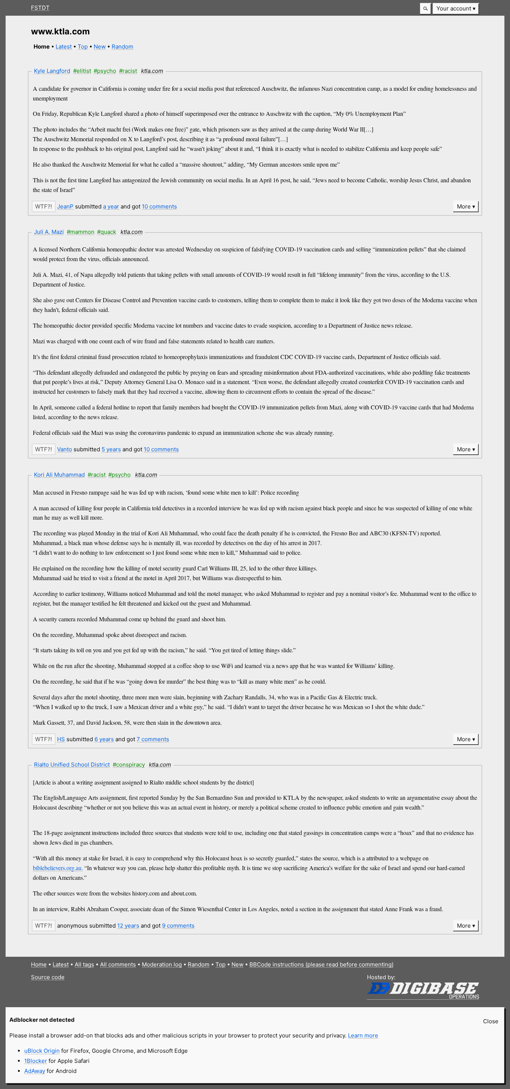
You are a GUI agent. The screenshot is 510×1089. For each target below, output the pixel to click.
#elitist (82, 70)
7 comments (153, 739)
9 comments (178, 925)
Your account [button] (453, 8)
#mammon (80, 231)
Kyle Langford (52, 70)
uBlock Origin (42, 1050)
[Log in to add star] (44, 206)
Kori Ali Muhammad (59, 474)
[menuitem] (456, 9)
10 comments (159, 206)
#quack (106, 231)
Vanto (64, 449)
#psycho (105, 70)
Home (39, 964)
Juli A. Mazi (49, 231)
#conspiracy (129, 764)
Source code (48, 977)
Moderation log (162, 964)
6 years (104, 739)
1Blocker (35, 1060)
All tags (84, 964)
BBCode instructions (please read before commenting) (321, 964)
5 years (111, 449)
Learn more (363, 1035)
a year (111, 206)
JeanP (65, 206)
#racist (128, 70)
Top (83, 46)
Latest (64, 46)
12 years (128, 925)
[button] (425, 9)
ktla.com (152, 70)
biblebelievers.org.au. (58, 868)
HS (61, 739)
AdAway (34, 1070)
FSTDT (40, 7)
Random (122, 46)
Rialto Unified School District (72, 764)
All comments (118, 964)
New (100, 46)
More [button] (464, 206)
